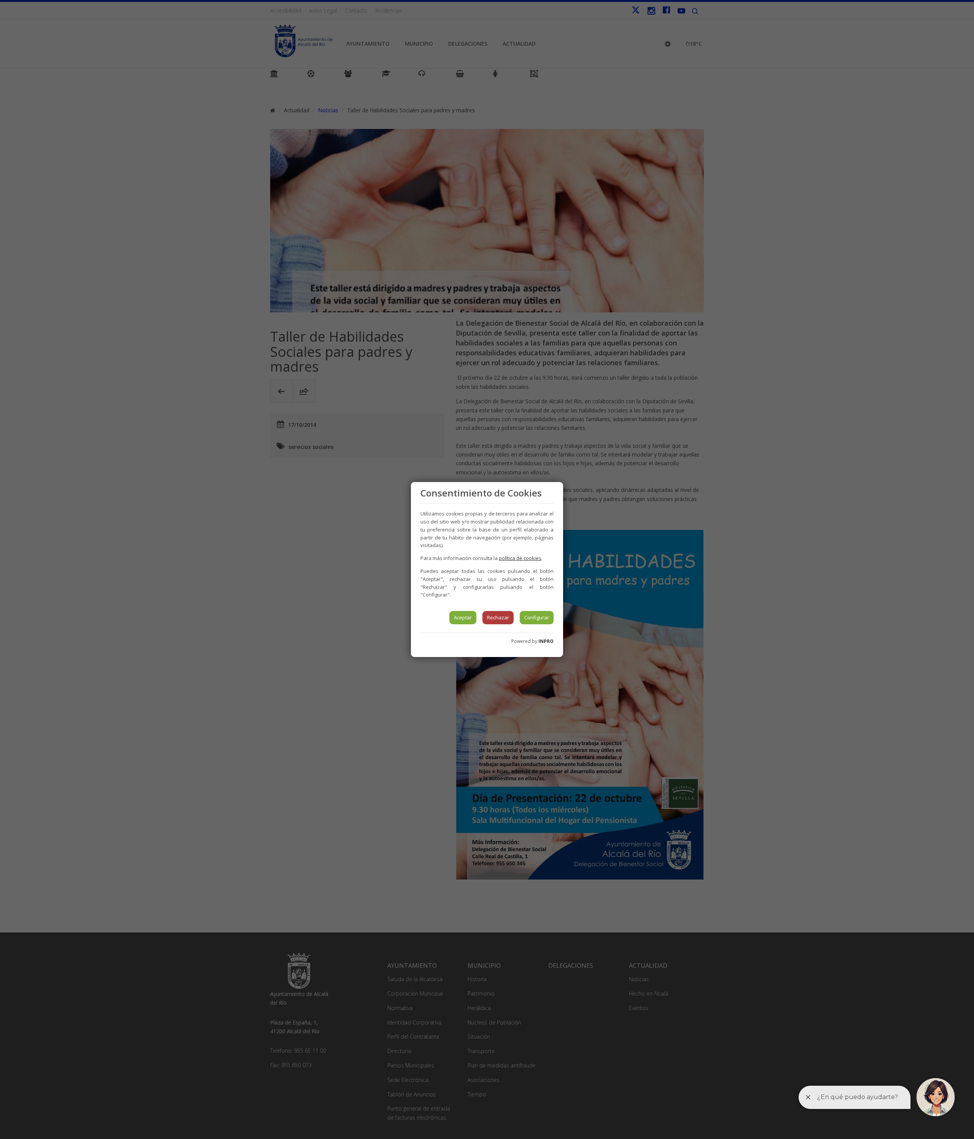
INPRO (546, 641)
